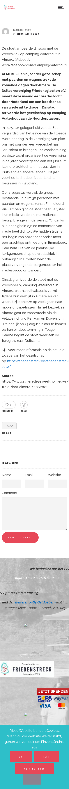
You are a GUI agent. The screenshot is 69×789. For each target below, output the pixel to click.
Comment (9, 493)
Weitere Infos (34, 769)
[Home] (9, 10)
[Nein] (32, 779)
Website (54, 475)
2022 (9, 426)
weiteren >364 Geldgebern (35, 602)
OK (21, 756)
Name (6, 475)
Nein (46, 756)
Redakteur (23, 34)
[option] (34, 578)
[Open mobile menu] (61, 7)
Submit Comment (20, 537)
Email (29, 475)
